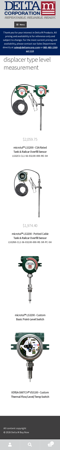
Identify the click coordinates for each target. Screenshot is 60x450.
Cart (46, 442)
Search (30, 444)
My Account (10, 444)
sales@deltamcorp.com (27, 47)
